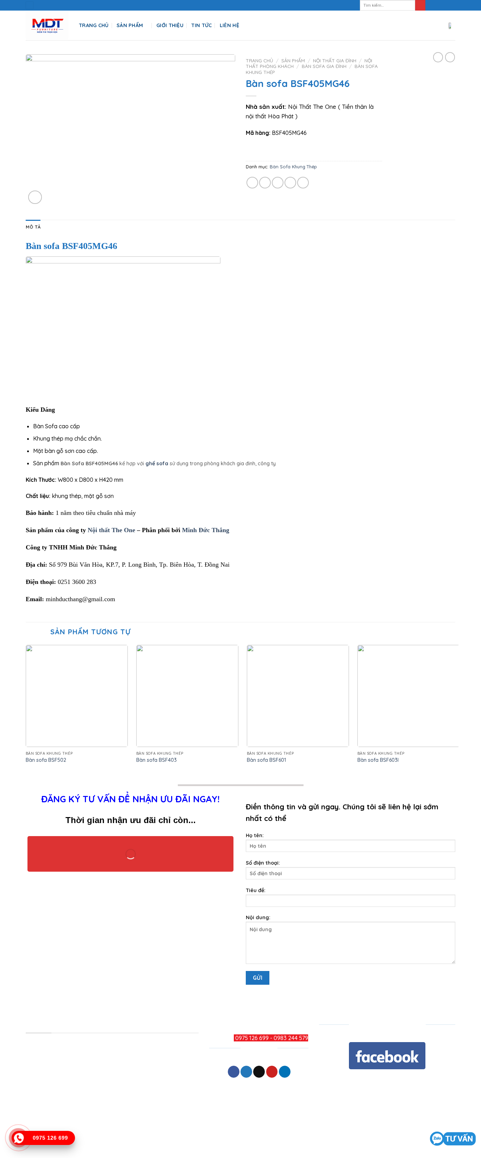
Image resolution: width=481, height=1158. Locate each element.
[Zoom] (35, 197)
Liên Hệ (229, 25)
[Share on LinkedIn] (303, 182)
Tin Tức (201, 25)
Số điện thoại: (263, 863)
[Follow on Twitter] (445, 5)
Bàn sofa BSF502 (46, 760)
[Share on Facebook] (252, 182)
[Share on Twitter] (265, 182)
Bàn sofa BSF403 (156, 760)
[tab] (33, 227)
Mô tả (33, 227)
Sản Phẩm (130, 25)
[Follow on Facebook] (432, 5)
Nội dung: (258, 917)
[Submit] (420, 5)
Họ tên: (255, 835)
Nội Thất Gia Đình (334, 60)
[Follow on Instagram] (438, 5)
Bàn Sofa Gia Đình (324, 66)
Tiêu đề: (256, 890)
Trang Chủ (94, 25)
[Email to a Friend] (277, 182)
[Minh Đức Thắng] (47, 25)
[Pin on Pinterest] (290, 182)
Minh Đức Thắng (205, 530)
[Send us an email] (452, 5)
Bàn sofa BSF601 (266, 760)
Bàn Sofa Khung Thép (293, 166)
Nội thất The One (111, 530)
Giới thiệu (169, 25)
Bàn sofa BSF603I (378, 760)
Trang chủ (259, 60)
